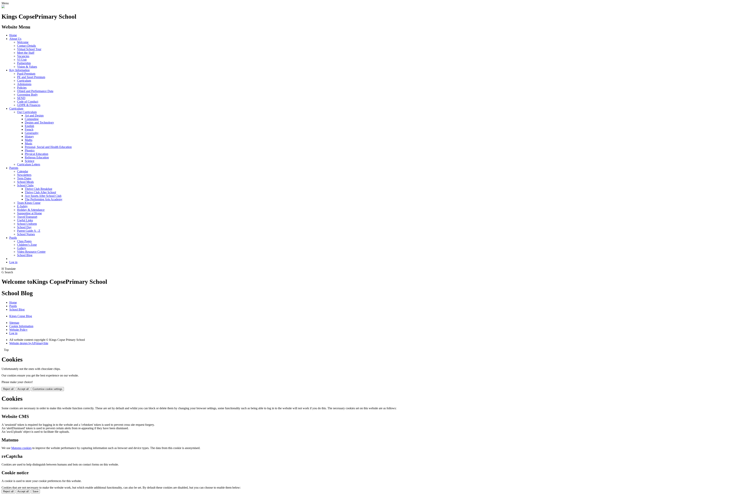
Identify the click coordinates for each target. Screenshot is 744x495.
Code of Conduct (27, 101)
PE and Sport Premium (31, 77)
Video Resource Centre (31, 251)
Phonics (29, 150)
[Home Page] (3, 7)
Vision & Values (27, 66)
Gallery (21, 248)
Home (13, 35)
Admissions (24, 84)
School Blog (24, 255)
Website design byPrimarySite (28, 343)
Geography (32, 133)
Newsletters (24, 175)
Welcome (22, 42)
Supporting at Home (29, 213)
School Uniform (27, 223)
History (29, 136)
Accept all (23, 389)
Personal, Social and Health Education (48, 147)
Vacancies (23, 56)
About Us (15, 38)
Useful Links (25, 220)
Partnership (24, 63)
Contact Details (26, 45)
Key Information (19, 70)
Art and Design (34, 115)
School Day (24, 227)
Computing (32, 119)
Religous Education (37, 157)
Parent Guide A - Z (28, 230)
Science (29, 161)
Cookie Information (21, 326)
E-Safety (22, 206)
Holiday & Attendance (31, 209)
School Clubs (25, 185)
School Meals (25, 181)
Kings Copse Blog (20, 316)
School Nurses (26, 234)
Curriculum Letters (28, 164)
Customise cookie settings (47, 389)
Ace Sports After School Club (43, 195)
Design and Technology (39, 122)
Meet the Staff (25, 52)
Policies (22, 87)
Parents (13, 168)
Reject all (8, 389)
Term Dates (24, 178)
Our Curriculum (27, 112)
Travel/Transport (27, 216)
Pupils (13, 237)
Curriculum (24, 80)
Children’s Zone (27, 244)
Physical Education (36, 154)
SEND (21, 98)
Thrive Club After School (40, 192)
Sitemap (14, 322)
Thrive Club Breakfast (38, 188)
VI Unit (22, 59)
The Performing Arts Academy (43, 199)
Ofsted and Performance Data (35, 91)
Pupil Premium (26, 73)
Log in (13, 262)
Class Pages (24, 241)
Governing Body (27, 94)
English (29, 126)
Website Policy (18, 329)
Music (28, 143)
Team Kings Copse (28, 202)
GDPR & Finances (28, 105)
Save (35, 491)
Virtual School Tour (29, 49)
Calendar (22, 171)
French (29, 129)
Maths (28, 140)
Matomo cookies (21, 448)
